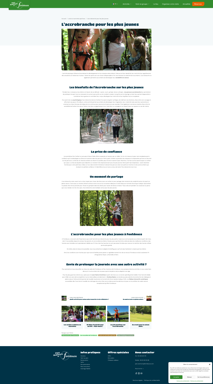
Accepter (176, 377)
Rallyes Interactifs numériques (138, 279)
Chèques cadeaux (113, 360)
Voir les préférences (203, 377)
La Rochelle (110, 255)
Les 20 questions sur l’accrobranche (117, 325)
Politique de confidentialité (183, 381)
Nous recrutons (85, 366)
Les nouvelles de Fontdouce (88, 335)
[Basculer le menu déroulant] (130, 4)
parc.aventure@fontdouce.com (144, 364)
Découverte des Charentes (70, 335)
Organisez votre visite (170, 4)
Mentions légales (138, 380)
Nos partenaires (85, 364)
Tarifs (82, 362)
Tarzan (85, 185)
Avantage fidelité (85, 369)
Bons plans (111, 358)
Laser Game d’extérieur (99, 275)
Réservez (198, 4)
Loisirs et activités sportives (76, 18)
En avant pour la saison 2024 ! (140, 325)
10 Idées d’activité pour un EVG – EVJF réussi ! (95, 325)
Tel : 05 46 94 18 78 (140, 356)
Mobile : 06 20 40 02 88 (142, 360)
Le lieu (155, 4)
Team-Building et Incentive (126, 335)
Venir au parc (84, 358)
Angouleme (99, 255)
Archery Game (111, 277)
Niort (116, 255)
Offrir (109, 356)
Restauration (84, 360)
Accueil (64, 18)
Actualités (186, 4)
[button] (210, 364)
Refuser (189, 377)
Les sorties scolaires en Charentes (72, 325)
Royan (104, 255)
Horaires (83, 356)
